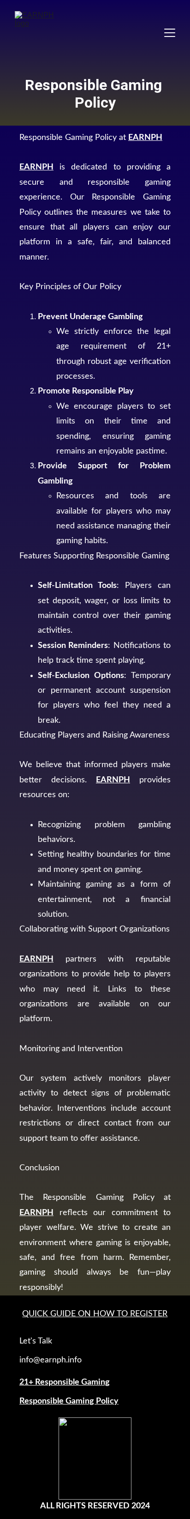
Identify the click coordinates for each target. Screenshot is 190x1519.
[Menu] (169, 33)
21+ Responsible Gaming (64, 1382)
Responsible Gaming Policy (69, 1401)
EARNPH (145, 137)
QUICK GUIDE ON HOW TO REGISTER (94, 1314)
